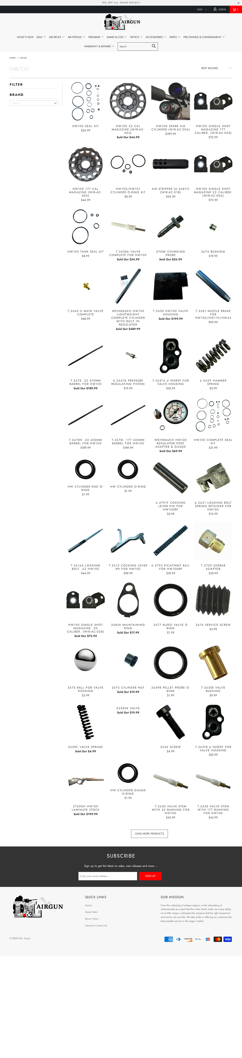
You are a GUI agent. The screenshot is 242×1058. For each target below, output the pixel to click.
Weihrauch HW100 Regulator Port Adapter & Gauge (170, 415)
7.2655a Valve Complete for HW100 (128, 226)
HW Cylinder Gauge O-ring (128, 773)
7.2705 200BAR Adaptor (213, 540)
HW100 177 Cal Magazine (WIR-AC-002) (85, 164)
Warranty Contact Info (96, 925)
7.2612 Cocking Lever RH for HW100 (128, 540)
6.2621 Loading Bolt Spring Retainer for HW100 (213, 477)
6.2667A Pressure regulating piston (128, 355)
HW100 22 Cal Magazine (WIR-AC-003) (128, 101)
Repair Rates (91, 912)
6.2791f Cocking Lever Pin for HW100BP (170, 477)
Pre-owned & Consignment (202, 37)
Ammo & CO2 (115, 37)
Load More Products (149, 833)
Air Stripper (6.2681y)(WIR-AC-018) (170, 164)
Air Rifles (55, 37)
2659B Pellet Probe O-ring (170, 662)
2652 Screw (170, 722)
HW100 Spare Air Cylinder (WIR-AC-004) (170, 101)
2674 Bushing (213, 226)
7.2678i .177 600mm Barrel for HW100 (128, 415)
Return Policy (92, 919)
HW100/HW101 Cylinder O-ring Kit (128, 164)
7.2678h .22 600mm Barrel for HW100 (85, 415)
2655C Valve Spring (85, 722)
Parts (173, 37)
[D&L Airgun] (121, 22)
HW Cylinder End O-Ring (85, 469)
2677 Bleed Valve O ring (170, 600)
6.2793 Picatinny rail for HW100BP (170, 540)
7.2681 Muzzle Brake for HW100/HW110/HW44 (213, 286)
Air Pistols (75, 37)
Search (88, 905)
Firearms (94, 37)
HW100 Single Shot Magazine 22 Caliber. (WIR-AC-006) (213, 164)
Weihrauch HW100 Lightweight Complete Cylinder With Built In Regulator (128, 286)
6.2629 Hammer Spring (213, 355)
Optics (135, 37)
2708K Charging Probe (170, 226)
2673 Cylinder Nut (128, 662)
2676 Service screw (213, 600)
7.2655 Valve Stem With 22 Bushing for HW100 (170, 781)
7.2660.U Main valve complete (85, 286)
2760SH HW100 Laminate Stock (85, 781)
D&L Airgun (24, 938)
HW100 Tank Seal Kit (85, 226)
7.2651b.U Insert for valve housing (213, 722)
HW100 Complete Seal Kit (213, 415)
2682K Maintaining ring (128, 600)
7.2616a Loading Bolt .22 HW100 (85, 540)
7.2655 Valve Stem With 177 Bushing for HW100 (213, 781)
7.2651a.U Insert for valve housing (170, 355)
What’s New (25, 37)
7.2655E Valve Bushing (213, 662)
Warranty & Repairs (98, 46)
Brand (17, 94)
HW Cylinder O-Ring (128, 469)
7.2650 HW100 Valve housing (170, 286)
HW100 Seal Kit (85, 101)
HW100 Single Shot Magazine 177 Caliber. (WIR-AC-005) (213, 101)
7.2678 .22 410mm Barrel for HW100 (85, 355)
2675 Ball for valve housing (85, 662)
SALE (39, 37)
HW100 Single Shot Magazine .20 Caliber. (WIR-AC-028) (85, 600)
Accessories (155, 37)
